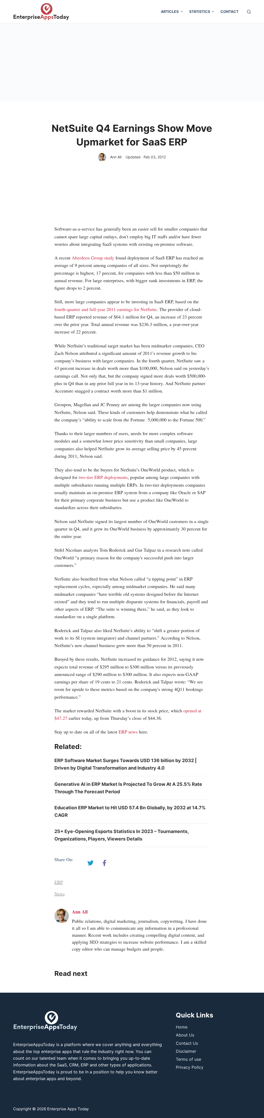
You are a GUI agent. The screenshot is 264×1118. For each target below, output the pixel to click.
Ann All (115, 157)
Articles (170, 11)
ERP (58, 882)
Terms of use (188, 1059)
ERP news (128, 732)
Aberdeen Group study (93, 258)
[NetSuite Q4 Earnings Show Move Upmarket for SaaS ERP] (90, 863)
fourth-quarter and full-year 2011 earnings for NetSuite (105, 309)
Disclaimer (186, 1051)
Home (181, 1027)
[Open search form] (249, 12)
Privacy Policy (189, 1067)
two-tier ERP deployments (102, 477)
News (59, 894)
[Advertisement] (132, 62)
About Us (185, 1035)
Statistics (199, 11)
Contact (229, 11)
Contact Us (187, 1043)
